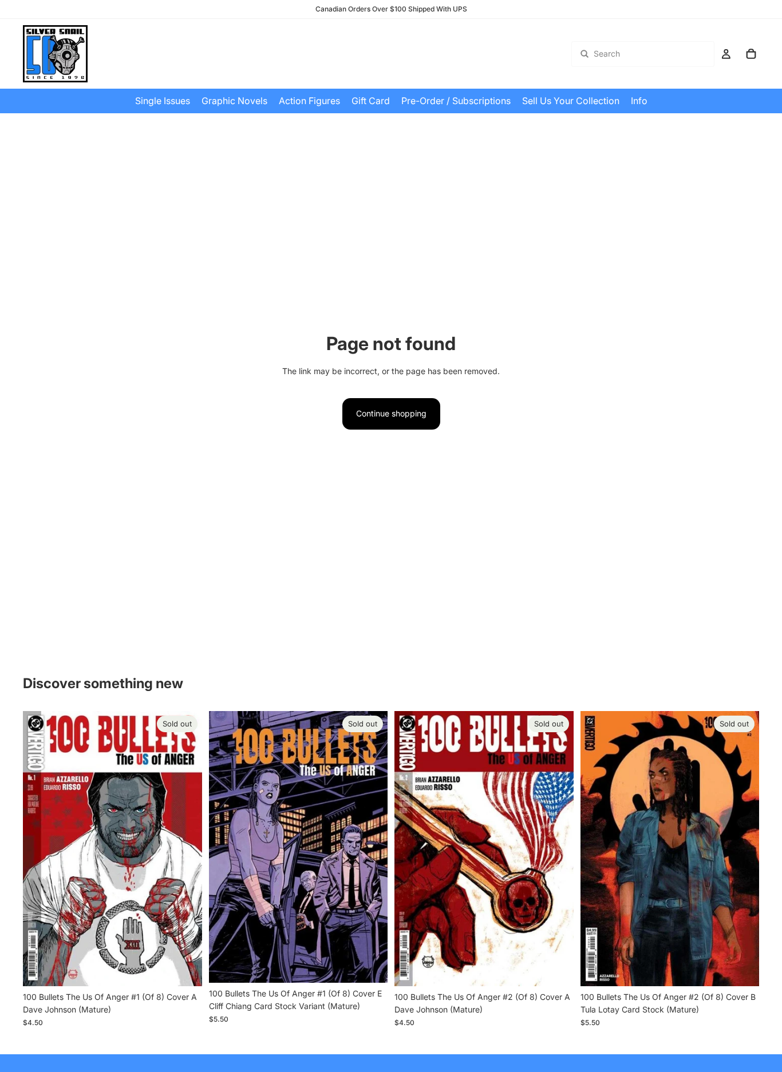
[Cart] (751, 53)
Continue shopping (391, 413)
